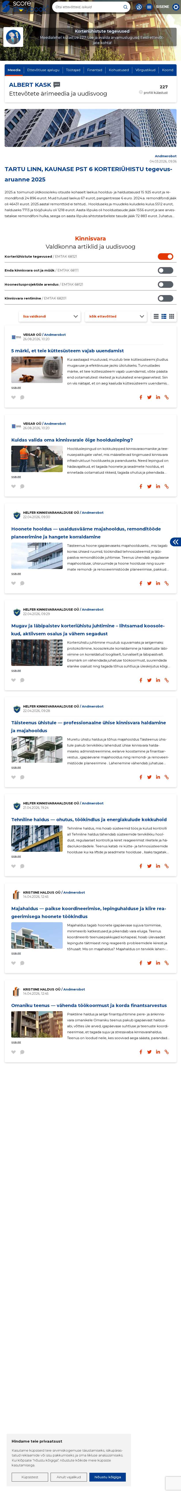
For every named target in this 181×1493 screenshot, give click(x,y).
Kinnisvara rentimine (35, 298)
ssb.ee (16, 388)
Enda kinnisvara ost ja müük (42, 270)
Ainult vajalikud (69, 1477)
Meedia (14, 70)
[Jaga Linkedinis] (158, 397)
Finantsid (94, 70)
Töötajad (73, 70)
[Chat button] (139, 7)
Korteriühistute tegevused (41, 256)
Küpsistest (29, 1477)
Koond (167, 70)
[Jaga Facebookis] (141, 397)
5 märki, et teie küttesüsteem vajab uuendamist (67, 350)
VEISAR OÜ (44, 335)
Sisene (162, 7)
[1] (156, 316)
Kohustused (119, 70)
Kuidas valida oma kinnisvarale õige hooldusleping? (72, 440)
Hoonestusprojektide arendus (44, 284)
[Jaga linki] (166, 397)
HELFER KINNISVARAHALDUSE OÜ (63, 513)
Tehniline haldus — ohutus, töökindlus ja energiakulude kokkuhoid (89, 819)
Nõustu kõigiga (107, 1477)
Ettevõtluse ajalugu (43, 70)
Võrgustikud (145, 70)
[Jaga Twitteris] (149, 397)
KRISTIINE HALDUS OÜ (54, 892)
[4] (171, 316)
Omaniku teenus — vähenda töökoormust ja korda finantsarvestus (89, 1005)
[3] (164, 316)
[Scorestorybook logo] (25, 7)
